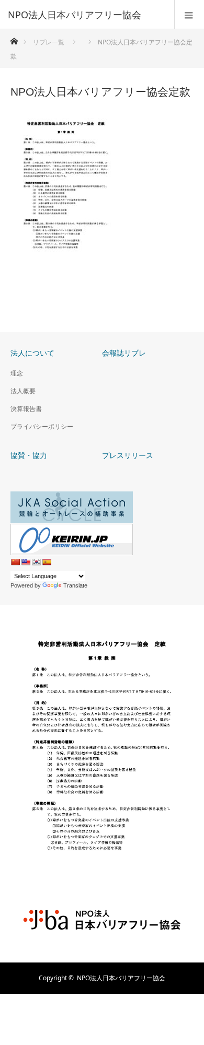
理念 (16, 373)
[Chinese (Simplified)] (15, 562)
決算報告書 (26, 408)
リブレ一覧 (48, 42)
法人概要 (23, 390)
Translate (75, 585)
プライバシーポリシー (41, 426)
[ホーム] (13, 38)
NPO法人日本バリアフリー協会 (121, 977)
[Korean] (36, 562)
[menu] (189, 14)
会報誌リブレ (124, 353)
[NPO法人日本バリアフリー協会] (86, 14)
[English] (25, 562)
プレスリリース (127, 455)
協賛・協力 (28, 455)
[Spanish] (46, 562)
